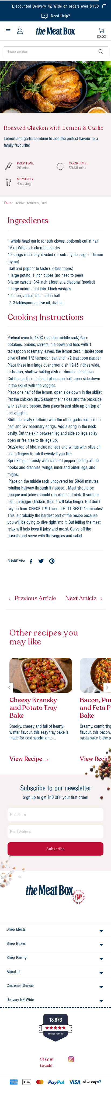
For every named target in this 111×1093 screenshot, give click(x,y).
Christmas (33, 203)
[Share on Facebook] (30, 561)
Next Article (81, 598)
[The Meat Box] (55, 894)
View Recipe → (29, 759)
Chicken (20, 203)
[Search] (100, 52)
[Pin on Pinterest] (52, 561)
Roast (44, 203)
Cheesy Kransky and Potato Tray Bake (33, 708)
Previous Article (34, 598)
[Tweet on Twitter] (41, 561)
